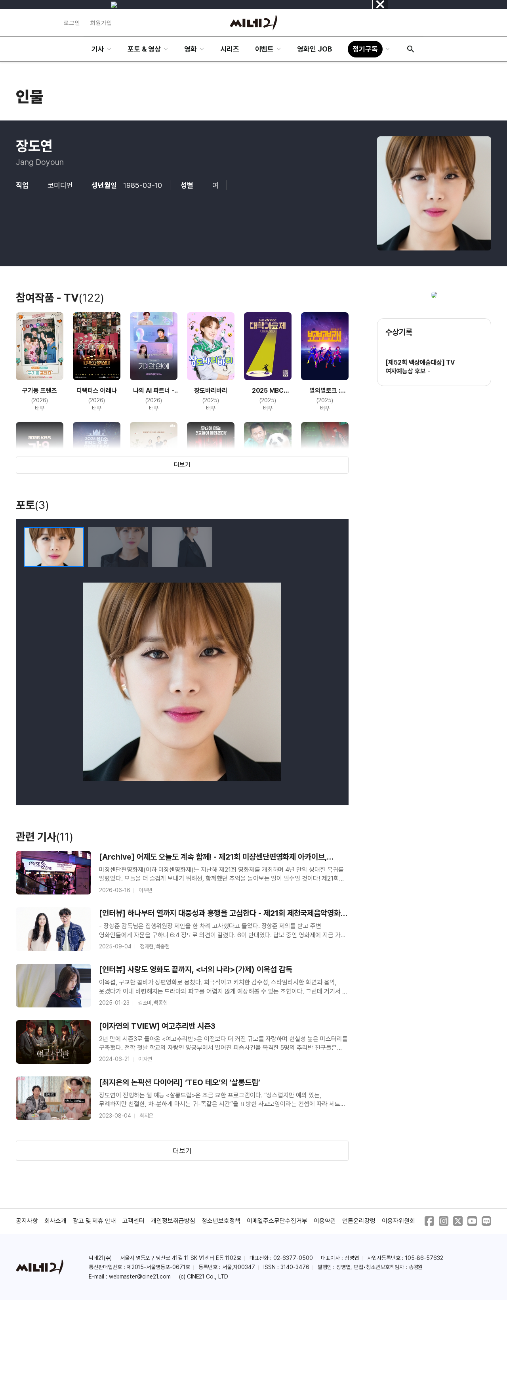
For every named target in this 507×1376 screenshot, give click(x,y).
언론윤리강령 (358, 1221)
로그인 (71, 22)
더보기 (182, 464)
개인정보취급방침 (173, 1221)
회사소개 (55, 1221)
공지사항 (27, 1221)
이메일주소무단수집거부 (277, 1221)
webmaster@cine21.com (140, 1276)
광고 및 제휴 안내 (94, 1221)
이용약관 (325, 1221)
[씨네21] (253, 22)
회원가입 (101, 22)
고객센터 (133, 1221)
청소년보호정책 (221, 1221)
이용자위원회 (398, 1221)
